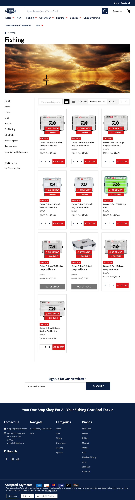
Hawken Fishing (89, 457)
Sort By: (83, 102)
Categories (63, 422)
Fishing (30, 17)
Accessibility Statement (18, 25)
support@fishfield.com (17, 428)
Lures (7, 112)
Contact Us (117, 11)
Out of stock (52, 287)
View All (86, 471)
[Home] (6, 33)
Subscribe (98, 386)
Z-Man (85, 438)
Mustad (85, 443)
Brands (87, 422)
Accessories (11, 146)
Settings (13, 496)
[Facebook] (6, 459)
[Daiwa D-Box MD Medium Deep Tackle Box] (52, 247)
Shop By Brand (92, 17)
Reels (7, 106)
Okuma (85, 447)
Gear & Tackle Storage (16, 152)
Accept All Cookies (46, 496)
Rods (7, 100)
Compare (53, 132)
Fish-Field (86, 428)
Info (38, 25)
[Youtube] (18, 459)
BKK (84, 452)
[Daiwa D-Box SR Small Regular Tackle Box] (84, 185)
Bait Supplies (11, 140)
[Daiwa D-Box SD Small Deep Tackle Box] (84, 247)
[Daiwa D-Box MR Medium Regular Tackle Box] (84, 123)
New (19, 17)
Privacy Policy (51, 490)
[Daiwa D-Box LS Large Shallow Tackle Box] (52, 308)
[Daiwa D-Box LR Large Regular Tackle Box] (116, 123)
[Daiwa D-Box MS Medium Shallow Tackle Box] (52, 123)
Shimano (86, 467)
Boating (60, 17)
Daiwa (85, 433)
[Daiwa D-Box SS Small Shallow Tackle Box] (52, 185)
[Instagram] (12, 459)
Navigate (36, 422)
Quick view (53, 128)
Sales (8, 17)
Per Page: (113, 102)
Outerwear (45, 17)
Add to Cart (58, 161)
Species (74, 17)
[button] (128, 11)
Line (7, 117)
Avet (84, 462)
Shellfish (9, 134)
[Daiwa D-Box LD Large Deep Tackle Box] (116, 247)
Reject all (27, 496)
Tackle (8, 123)
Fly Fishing (10, 129)
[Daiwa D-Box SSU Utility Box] (116, 185)
